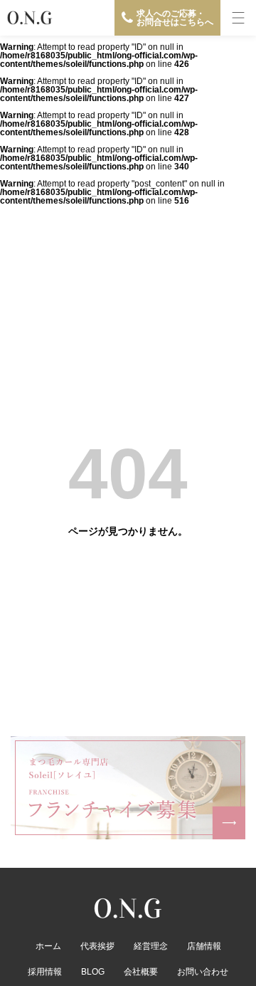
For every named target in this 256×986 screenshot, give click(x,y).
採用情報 (45, 971)
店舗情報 (204, 946)
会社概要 (141, 971)
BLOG (93, 971)
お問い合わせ (202, 971)
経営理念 (151, 946)
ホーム (48, 946)
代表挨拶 (97, 946)
